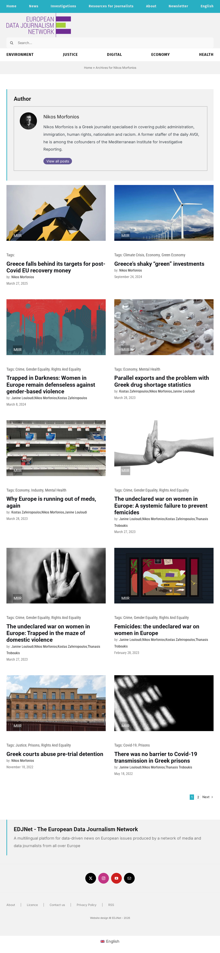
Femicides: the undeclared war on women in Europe (156, 629)
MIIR (18, 235)
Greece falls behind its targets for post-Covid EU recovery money (55, 267)
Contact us (57, 905)
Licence (32, 905)
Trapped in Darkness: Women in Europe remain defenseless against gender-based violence (50, 384)
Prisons (34, 745)
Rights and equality (66, 369)
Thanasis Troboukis (178, 767)
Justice (20, 745)
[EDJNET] (38, 14)
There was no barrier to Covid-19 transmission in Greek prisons (155, 757)
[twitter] (90, 878)
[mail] (129, 878)
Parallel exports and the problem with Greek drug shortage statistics (161, 381)
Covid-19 (130, 745)
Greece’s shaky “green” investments (159, 264)
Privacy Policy (86, 905)
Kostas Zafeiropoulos (72, 398)
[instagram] (103, 878)
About (10, 905)
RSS (111, 905)
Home (88, 67)
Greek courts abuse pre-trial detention (54, 754)
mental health (149, 369)
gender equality (38, 369)
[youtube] (116, 878)
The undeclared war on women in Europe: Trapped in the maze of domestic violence (48, 633)
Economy (153, 255)
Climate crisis (133, 255)
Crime (19, 369)
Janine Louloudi (22, 398)
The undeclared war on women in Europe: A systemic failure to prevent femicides (161, 505)
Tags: (10, 255)
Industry (37, 490)
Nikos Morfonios (61, 116)
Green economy (173, 255)
